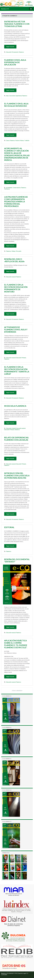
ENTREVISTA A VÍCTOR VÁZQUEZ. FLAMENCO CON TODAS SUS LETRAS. (16, 23)
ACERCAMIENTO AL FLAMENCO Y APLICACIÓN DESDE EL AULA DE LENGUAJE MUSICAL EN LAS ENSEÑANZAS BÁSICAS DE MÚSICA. (17, 154)
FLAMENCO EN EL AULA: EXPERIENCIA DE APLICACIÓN (15, 62)
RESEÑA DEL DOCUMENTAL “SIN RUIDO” (17, 560)
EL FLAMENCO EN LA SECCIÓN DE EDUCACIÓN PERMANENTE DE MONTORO (15, 288)
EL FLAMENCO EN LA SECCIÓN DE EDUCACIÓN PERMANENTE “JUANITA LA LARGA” (16, 370)
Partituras (7, 189)
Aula (7, 95)
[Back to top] (30, 974)
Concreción (12, 95)
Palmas (13, 251)
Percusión (18, 251)
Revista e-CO (5, 9)
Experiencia (19, 95)
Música (22, 140)
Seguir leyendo (10, 46)
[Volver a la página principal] (17, 3)
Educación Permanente (12, 52)
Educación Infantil (11, 428)
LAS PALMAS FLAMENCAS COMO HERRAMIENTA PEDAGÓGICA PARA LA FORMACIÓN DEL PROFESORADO (16, 201)
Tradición (26, 140)
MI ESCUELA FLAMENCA (15, 406)
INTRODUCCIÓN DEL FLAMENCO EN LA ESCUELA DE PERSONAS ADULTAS (16, 475)
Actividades (9, 187)
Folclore (17, 140)
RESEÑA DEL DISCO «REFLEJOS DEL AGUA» (14, 260)
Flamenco (21, 52)
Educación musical (11, 276)
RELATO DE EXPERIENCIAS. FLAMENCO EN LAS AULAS (16, 438)
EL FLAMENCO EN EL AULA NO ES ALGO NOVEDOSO (16, 104)
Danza (7, 140)
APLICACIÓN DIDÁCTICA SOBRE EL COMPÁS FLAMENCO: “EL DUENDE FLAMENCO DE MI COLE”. (15, 644)
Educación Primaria (21, 357)
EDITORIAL (9, 527)
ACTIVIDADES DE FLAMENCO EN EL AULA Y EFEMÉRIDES (15, 329)
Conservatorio (17, 187)
